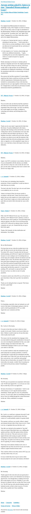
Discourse (10, 509)
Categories (9, 502)
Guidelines (16, 502)
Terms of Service (5, 506)
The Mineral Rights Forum (8, 1)
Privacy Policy (16, 506)
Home (2, 502)
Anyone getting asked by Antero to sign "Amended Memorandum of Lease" (15, 7)
